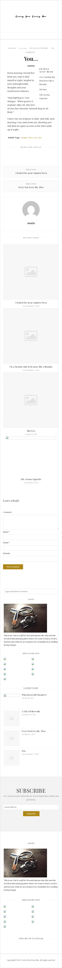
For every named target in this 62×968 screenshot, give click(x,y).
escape (24, 138)
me (35, 138)
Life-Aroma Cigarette (44, 97)
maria (13, 48)
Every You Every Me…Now (34, 731)
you (40, 138)
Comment (7, 512)
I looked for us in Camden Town (31, 302)
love (31, 138)
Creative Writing (40, 48)
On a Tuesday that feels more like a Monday (47, 80)
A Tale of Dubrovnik (31, 711)
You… (24, 751)
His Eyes (43, 89)
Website (6, 553)
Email (6, 543)
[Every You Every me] (31, 16)
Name (6, 532)
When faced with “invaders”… (35, 694)
